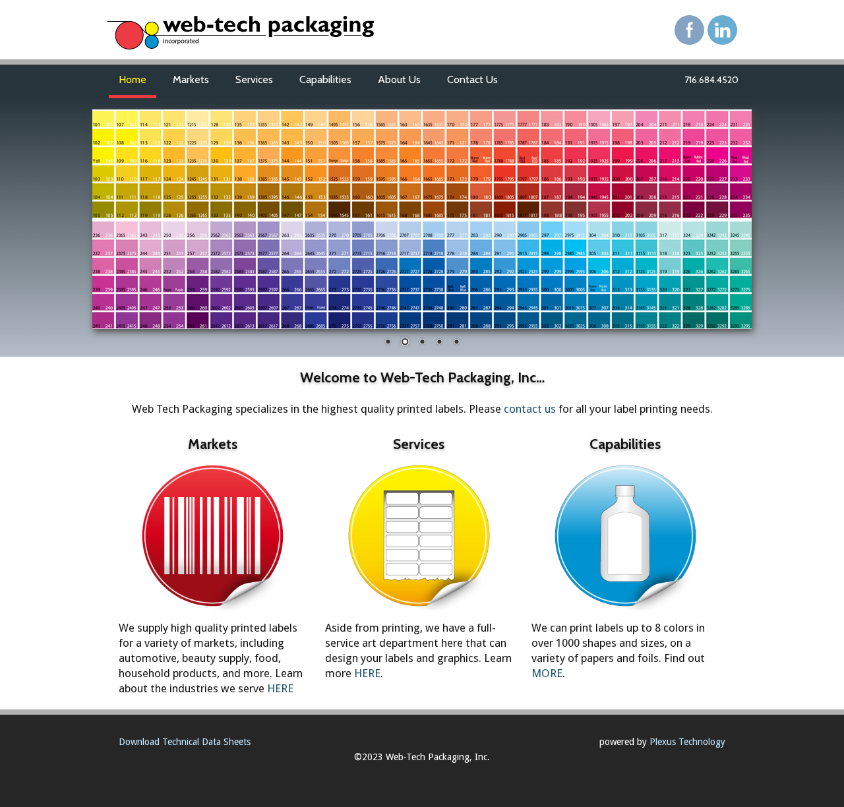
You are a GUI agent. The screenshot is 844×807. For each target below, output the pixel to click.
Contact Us (472, 79)
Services (254, 79)
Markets (191, 79)
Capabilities (325, 79)
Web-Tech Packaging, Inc (270, 36)
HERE (280, 688)
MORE (546, 673)
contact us (530, 408)
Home (132, 79)
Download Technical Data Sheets (185, 741)
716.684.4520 (711, 80)
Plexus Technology (687, 741)
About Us (399, 79)
